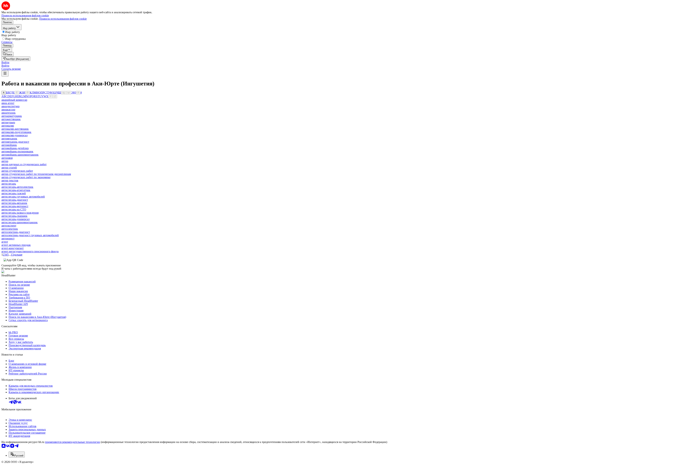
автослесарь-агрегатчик (15, 190)
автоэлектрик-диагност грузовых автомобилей (30, 235)
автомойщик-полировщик (17, 151)
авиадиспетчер (10, 106)
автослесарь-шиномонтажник (19, 222)
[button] (5, 62)
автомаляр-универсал (14, 135)
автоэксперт (8, 225)
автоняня (7, 157)
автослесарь (8, 183)
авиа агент (7, 103)
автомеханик (9, 138)
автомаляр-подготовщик (16, 132)
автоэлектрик (9, 228)
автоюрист (8, 238)
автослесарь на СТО (13, 209)
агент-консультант (12, 248)
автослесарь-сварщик (14, 215)
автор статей (9, 167)
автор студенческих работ (17, 170)
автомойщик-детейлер (15, 148)
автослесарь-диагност (14, 199)
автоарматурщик (11, 116)
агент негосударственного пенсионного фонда (30, 251)
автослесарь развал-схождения (20, 212)
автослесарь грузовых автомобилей (23, 196)
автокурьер (8, 122)
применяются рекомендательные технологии (72, 442)
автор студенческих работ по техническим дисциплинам (36, 174)
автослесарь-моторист (14, 206)
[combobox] (17, 454)
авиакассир (8, 109)
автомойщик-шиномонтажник (20, 154)
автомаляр (7, 125)
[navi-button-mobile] (5, 73)
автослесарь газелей (13, 193)
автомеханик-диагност (15, 141)
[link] (7, 54)
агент (4, 241)
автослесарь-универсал (15, 219)
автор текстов (9, 180)
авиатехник (8, 112)
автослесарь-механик (14, 203)
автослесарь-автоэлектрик (17, 186)
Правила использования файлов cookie (63, 18)
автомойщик (9, 145)
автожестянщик (11, 119)
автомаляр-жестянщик (15, 128)
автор (4, 161)
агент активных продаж (16, 244)
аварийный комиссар (14, 99)
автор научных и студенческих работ (24, 164)
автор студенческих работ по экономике (26, 177)
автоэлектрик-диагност (15, 232)
